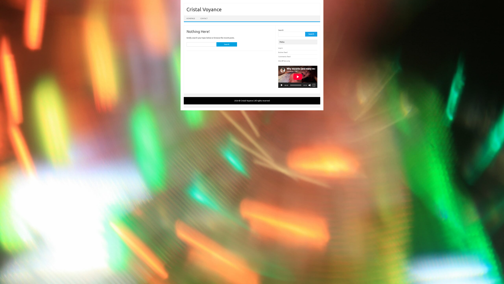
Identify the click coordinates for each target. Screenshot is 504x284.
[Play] (281, 85)
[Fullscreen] (314, 85)
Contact (204, 18)
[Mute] (309, 85)
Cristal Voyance (204, 9)
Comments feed (284, 56)
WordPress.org (284, 61)
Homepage (191, 18)
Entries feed (282, 52)
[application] (297, 77)
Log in (280, 48)
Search (281, 30)
